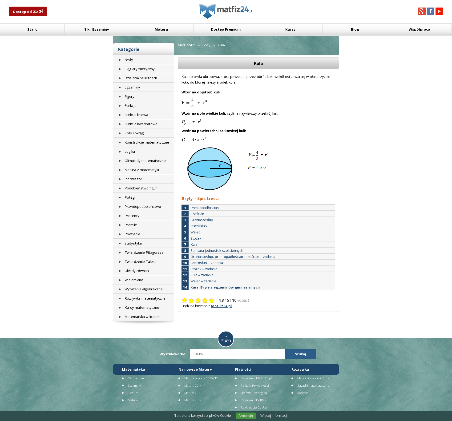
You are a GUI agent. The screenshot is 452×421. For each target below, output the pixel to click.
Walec (195, 232)
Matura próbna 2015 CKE (201, 378)
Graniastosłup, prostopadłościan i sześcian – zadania (232, 256)
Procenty (132, 215)
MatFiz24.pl (186, 45)
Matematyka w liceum (142, 316)
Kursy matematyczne (142, 307)
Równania (132, 234)
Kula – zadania (201, 275)
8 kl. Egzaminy (96, 29)
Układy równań (137, 270)
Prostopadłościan (204, 207)
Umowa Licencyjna (254, 393)
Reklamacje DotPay (254, 407)
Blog (355, 29)
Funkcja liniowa (136, 114)
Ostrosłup (198, 226)
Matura (161, 29)
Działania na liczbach (141, 78)
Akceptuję (245, 415)
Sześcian (197, 213)
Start (32, 29)
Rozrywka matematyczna (145, 298)
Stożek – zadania (203, 268)
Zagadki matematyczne (313, 385)
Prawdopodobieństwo (143, 206)
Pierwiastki (133, 178)
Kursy (290, 29)
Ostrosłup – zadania (206, 262)
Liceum (133, 393)
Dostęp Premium (226, 29)
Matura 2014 (193, 385)
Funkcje (131, 105)
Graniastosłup (201, 219)
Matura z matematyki (142, 169)
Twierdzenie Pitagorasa (144, 252)
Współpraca (419, 29)
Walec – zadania (203, 281)
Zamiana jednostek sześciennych (216, 250)
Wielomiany (134, 279)
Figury (129, 96)
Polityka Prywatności (255, 385)
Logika (130, 151)
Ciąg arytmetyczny (140, 68)
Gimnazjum (136, 378)
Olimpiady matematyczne (145, 160)
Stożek (195, 238)
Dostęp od (28, 11)
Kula (193, 244)
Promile (131, 224)
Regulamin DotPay (253, 400)
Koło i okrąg (134, 133)
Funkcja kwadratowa (141, 123)
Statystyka (133, 243)
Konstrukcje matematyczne (147, 142)
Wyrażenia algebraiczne (144, 289)
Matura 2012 (193, 400)
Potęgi (130, 197)
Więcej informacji (273, 415)
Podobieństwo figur (141, 188)
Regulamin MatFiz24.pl (256, 378)
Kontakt (302, 393)
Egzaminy (132, 87)
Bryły (129, 59)
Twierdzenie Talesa (141, 261)
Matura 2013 (193, 393)
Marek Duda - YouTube (313, 378)
